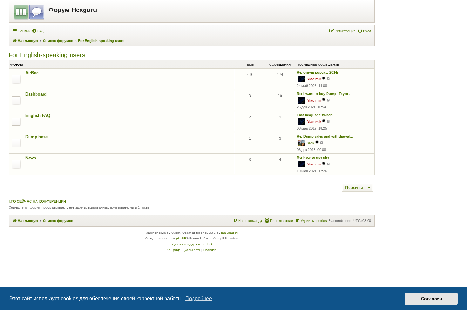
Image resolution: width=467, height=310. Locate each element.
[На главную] (29, 11)
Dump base (36, 136)
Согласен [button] (431, 298)
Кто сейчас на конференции (37, 201)
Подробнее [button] (198, 298)
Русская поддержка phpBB (192, 244)
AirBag (32, 73)
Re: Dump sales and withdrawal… (325, 136)
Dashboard (36, 94)
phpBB (181, 238)
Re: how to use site (313, 157)
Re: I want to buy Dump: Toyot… (324, 94)
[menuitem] (38, 31)
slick (310, 143)
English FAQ (37, 115)
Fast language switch (315, 115)
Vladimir (314, 79)
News (30, 158)
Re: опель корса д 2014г (318, 72)
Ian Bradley (229, 232)
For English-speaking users (47, 54)
